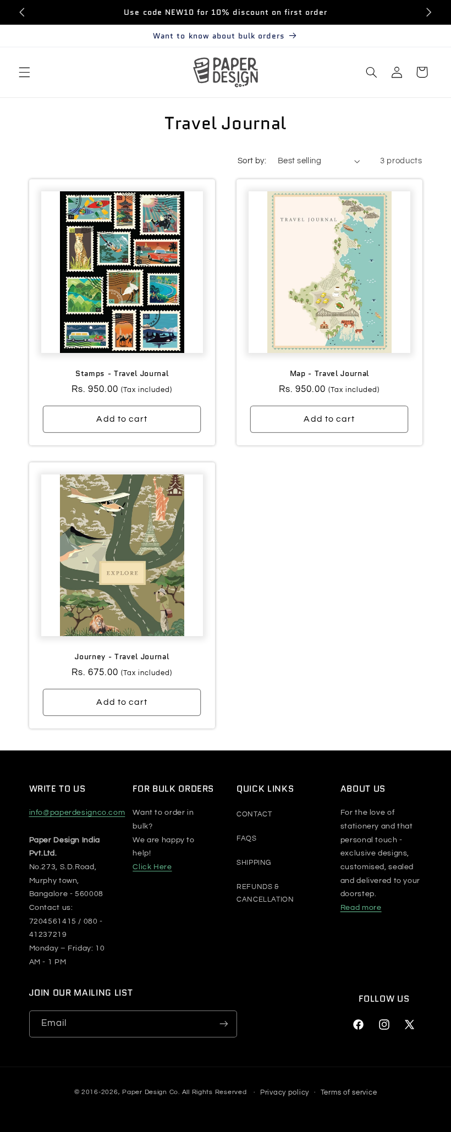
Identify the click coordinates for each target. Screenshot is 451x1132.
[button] (24, 72)
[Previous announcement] (22, 12)
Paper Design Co (150, 1093)
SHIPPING (254, 862)
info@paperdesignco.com (77, 812)
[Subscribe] (223, 1023)
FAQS (247, 838)
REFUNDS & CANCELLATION (265, 893)
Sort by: (252, 161)
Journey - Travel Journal (122, 656)
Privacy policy (284, 1092)
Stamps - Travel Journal (121, 373)
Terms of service (349, 1092)
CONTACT (254, 814)
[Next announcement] (429, 12)
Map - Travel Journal (329, 373)
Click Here (152, 867)
